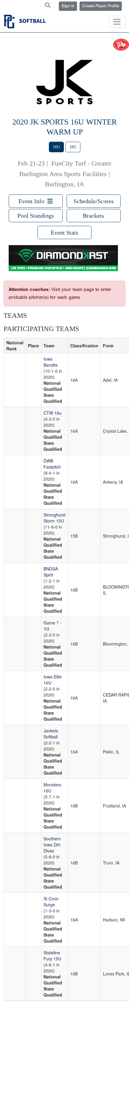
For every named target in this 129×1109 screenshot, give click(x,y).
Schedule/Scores (94, 201)
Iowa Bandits (51, 362)
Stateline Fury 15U (52, 955)
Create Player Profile (100, 6)
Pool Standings (35, 215)
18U (72, 147)
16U (56, 147)
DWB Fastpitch (52, 464)
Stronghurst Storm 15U (55, 518)
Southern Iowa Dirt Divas (52, 845)
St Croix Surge (51, 902)
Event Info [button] (33, 201)
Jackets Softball (51, 734)
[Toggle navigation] (117, 22)
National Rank (14, 346)
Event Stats (64, 232)
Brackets (93, 215)
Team (49, 346)
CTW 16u (53, 413)
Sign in (68, 6)
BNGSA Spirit (51, 572)
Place (33, 346)
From (108, 346)
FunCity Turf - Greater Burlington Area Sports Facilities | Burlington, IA (65, 174)
